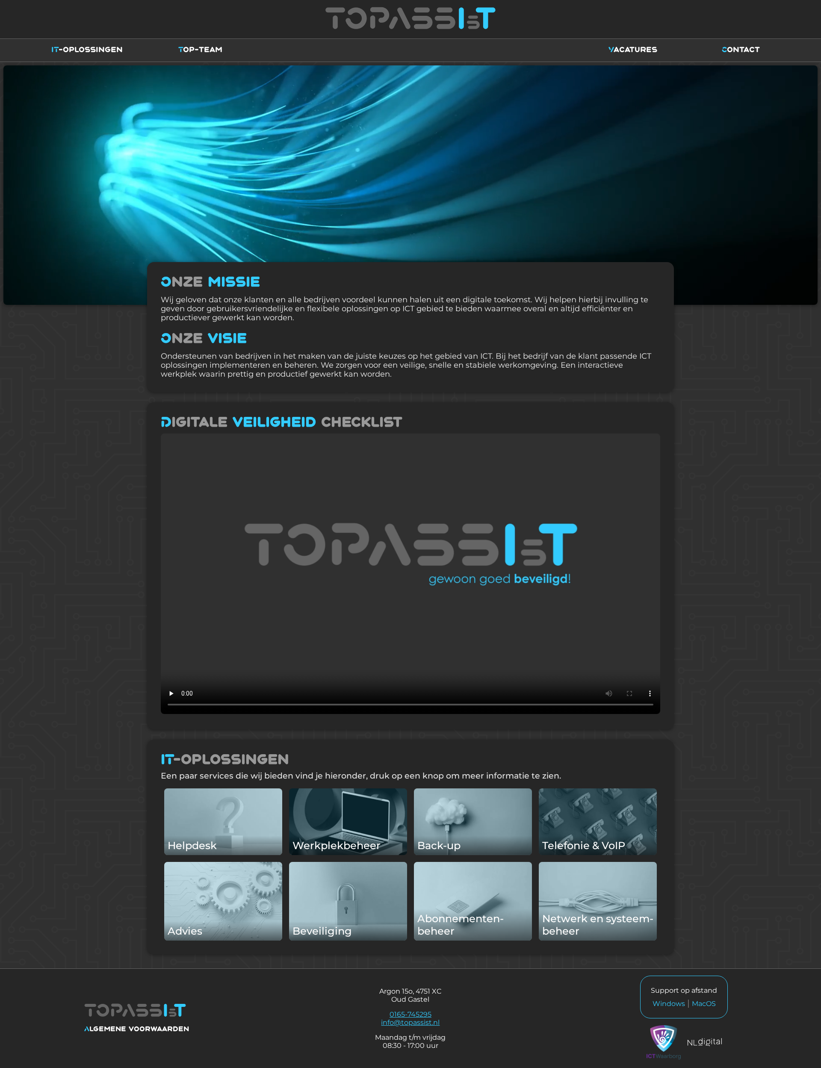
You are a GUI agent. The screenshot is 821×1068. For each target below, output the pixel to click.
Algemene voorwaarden (136, 1029)
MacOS (704, 1004)
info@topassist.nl (410, 1022)
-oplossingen (87, 50)
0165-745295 (410, 1014)
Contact (741, 50)
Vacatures (632, 50)
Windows (669, 1004)
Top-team (200, 50)
